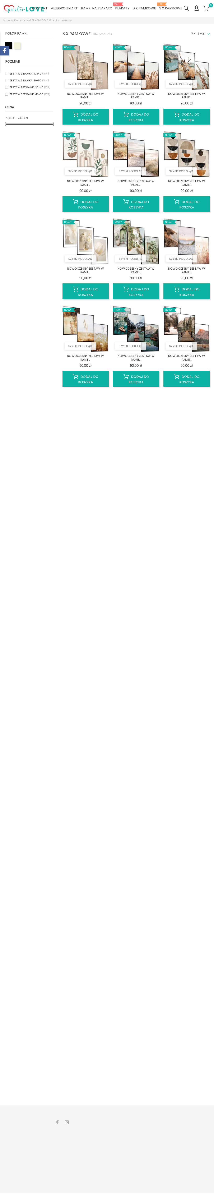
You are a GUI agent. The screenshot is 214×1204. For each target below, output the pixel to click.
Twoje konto (139, 1131)
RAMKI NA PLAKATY (96, 8)
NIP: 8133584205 (18, 1172)
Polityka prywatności (105, 1179)
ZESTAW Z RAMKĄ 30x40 (29, 74)
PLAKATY (122, 7)
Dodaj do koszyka (88, 117)
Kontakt (96, 1166)
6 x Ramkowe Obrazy (69, 1147)
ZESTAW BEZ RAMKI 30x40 (29, 87)
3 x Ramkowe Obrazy (69, 1140)
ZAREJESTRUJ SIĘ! (102, 1186)
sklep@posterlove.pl (21, 1178)
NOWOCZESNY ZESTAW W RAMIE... (85, 96)
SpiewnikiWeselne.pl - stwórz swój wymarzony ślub (71, 1164)
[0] (206, 8)
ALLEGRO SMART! (65, 1175)
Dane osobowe (137, 1140)
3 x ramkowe (170, 7)
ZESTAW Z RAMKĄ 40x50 (29, 80)
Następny (199, 1099)
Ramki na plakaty (66, 1153)
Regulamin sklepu (103, 1173)
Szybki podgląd (80, 84)
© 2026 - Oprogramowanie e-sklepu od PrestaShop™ (38, 1199)
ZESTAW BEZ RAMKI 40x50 (29, 94)
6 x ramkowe (144, 8)
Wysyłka (96, 1153)
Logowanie (98, 1140)
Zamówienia (135, 1147)
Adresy (131, 1164)
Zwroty (96, 1160)
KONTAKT (40, 8)
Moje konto (98, 1147)
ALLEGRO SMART (64, 8)
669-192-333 (15, 1165)
